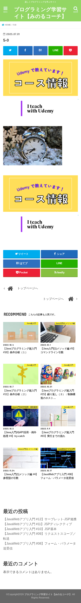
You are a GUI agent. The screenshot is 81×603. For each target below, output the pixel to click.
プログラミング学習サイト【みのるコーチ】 (40, 12)
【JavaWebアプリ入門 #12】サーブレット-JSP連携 (39, 519)
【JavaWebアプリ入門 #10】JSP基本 (30, 529)
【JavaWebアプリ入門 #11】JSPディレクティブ (37, 524)
